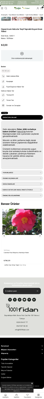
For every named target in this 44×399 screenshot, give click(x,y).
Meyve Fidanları (6, 370)
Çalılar (3, 374)
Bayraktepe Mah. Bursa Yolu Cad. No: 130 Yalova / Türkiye (22, 316)
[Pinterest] (29, 300)
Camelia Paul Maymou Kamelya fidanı (16, 252)
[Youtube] (24, 300)
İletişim (42, 4)
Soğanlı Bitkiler (6, 377)
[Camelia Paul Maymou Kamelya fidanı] (22, 228)
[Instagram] (19, 300)
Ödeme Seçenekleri (10, 178)
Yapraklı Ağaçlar (6, 367)
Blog (41, 3)
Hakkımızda (35, 3)
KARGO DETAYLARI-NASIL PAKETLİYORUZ (18, 190)
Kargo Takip (39, 1)
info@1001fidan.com (22, 330)
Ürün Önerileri (9, 184)
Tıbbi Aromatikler (7, 363)
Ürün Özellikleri (9, 117)
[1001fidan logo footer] (22, 308)
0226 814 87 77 (7, 2)
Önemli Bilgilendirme (11, 195)
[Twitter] (15, 300)
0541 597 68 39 (7, 4)
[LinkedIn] (34, 300)
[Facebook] (10, 300)
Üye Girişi (23, 265)
